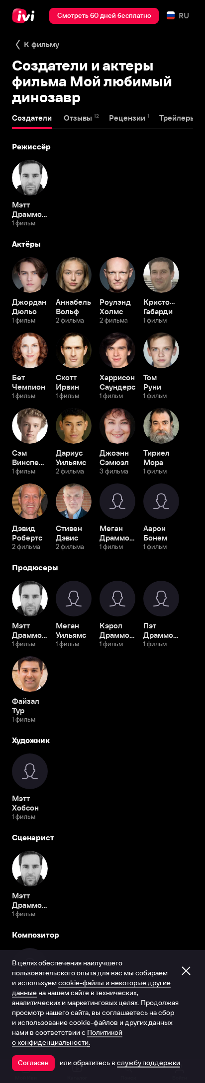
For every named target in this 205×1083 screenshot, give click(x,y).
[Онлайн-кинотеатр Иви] (25, 16)
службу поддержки (148, 1063)
